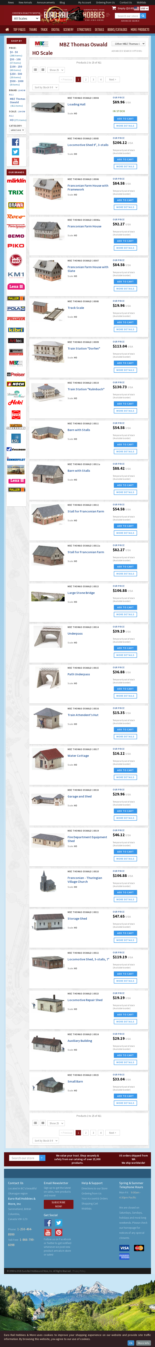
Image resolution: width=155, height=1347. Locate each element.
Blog (62, 2)
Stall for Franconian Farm (86, 511)
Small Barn (75, 1081)
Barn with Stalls (79, 430)
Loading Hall (76, 104)
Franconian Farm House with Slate (88, 269)
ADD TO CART (125, 118)
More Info (143, 1343)
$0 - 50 (16, 53)
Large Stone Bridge (81, 593)
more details (125, 125)
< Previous (66, 79)
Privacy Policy (78, 1270)
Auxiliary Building (80, 1041)
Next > (112, 79)
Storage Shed (77, 918)
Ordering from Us (105, 2)
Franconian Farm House (84, 226)
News (11, 2)
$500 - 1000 (17, 82)
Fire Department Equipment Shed (87, 839)
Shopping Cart (90, 1203)
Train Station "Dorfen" (84, 348)
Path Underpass (79, 674)
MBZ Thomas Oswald (17, 102)
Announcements (46, 2)
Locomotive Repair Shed (85, 1000)
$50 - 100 (16, 61)
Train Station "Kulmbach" (86, 389)
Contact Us (126, 2)
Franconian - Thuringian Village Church (85, 880)
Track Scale (76, 308)
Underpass (75, 633)
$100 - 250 (16, 68)
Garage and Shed (80, 796)
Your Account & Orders (95, 1198)
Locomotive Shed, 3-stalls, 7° (88, 959)
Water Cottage (78, 756)
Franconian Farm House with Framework (88, 187)
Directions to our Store (94, 1188)
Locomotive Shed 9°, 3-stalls (88, 145)
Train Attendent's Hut (83, 715)
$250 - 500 (16, 75)
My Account (84, 2)
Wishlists (141, 2)
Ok (131, 1343)
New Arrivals (25, 2)
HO (18, 120)
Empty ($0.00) (126, 8)
